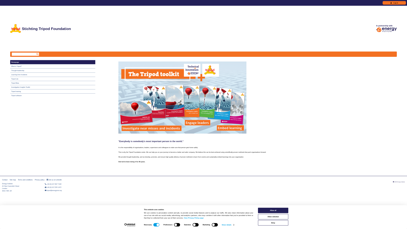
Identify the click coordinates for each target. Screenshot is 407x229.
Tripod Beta (15, 83)
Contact (5, 180)
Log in (395, 3)
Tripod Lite (14, 79)
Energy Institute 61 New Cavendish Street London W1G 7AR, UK (10, 187)
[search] (37, 54)
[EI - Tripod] (386, 28)
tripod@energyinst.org (54, 190)
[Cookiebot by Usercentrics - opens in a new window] (130, 224)
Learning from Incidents (19, 74)
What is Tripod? (16, 66)
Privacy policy (40, 180)
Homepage (15, 62)
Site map (13, 180)
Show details (226, 225)
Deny (273, 223)
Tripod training (16, 91)
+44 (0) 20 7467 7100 (53, 184)
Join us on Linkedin (55, 180)
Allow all (273, 210)
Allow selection (273, 217)
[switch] (177, 224)
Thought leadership (17, 70)
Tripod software (16, 95)
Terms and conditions (25, 180)
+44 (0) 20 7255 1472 (53, 187)
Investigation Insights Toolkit (20, 87)
